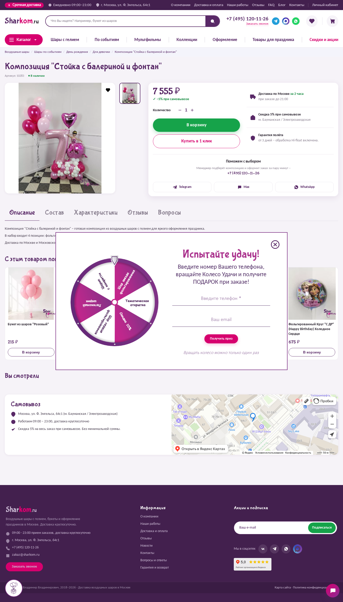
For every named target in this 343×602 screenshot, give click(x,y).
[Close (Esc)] (275, 244)
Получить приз (221, 339)
